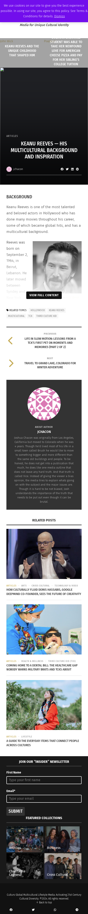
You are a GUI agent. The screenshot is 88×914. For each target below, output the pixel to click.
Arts (24, 586)
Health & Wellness (32, 661)
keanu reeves (56, 310)
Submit (16, 811)
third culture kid (46, 316)
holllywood (38, 310)
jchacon (18, 169)
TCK (30, 316)
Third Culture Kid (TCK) (62, 661)
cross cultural (41, 586)
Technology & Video (66, 586)
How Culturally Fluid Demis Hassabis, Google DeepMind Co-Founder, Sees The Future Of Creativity (43, 592)
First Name (13, 772)
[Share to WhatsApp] (55, 910)
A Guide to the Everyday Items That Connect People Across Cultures (42, 743)
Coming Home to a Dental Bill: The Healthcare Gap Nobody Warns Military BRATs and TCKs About (42, 667)
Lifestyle (26, 737)
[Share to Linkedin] (72, 169)
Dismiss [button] (59, 16)
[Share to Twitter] (67, 169)
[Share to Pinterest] (77, 169)
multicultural (16, 316)
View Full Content (44, 295)
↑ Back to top (44, 902)
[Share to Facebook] (62, 169)
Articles (12, 136)
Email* (10, 791)
